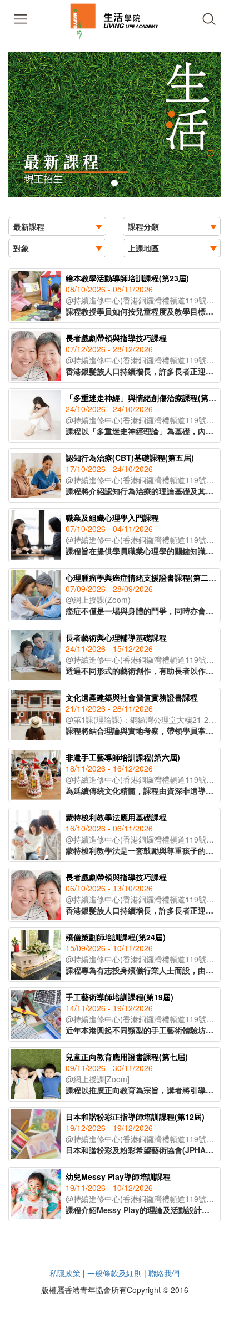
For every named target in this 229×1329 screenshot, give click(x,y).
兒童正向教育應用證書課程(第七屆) (127, 1056)
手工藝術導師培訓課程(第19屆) (119, 996)
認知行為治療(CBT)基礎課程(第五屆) (130, 457)
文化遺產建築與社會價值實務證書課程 (132, 697)
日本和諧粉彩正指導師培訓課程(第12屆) (135, 1116)
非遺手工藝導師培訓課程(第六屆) (123, 757)
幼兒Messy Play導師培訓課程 (118, 1176)
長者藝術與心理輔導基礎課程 (116, 637)
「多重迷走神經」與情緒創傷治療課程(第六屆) (146, 397)
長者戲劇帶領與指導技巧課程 (116, 337)
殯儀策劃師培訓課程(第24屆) (116, 936)
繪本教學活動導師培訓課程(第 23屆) (127, 277)
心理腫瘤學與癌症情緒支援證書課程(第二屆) (142, 577)
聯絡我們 (164, 1273)
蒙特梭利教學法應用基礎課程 (116, 817)
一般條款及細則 (114, 1273)
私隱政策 (65, 1273)
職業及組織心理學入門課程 (112, 517)
